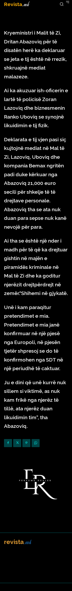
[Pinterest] (26, 443)
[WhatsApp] (36, 443)
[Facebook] (8, 443)
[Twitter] (17, 443)
